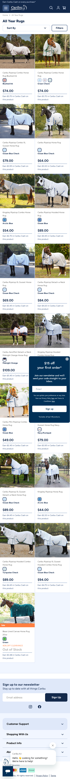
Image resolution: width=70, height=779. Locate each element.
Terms (53, 775)
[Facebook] (39, 707)
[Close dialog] (67, 359)
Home (5, 15)
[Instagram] (30, 707)
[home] (18, 8)
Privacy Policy (42, 775)
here (52, 398)
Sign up (49, 408)
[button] (26, 28)
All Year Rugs (17, 15)
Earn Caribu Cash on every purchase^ (19, 2)
